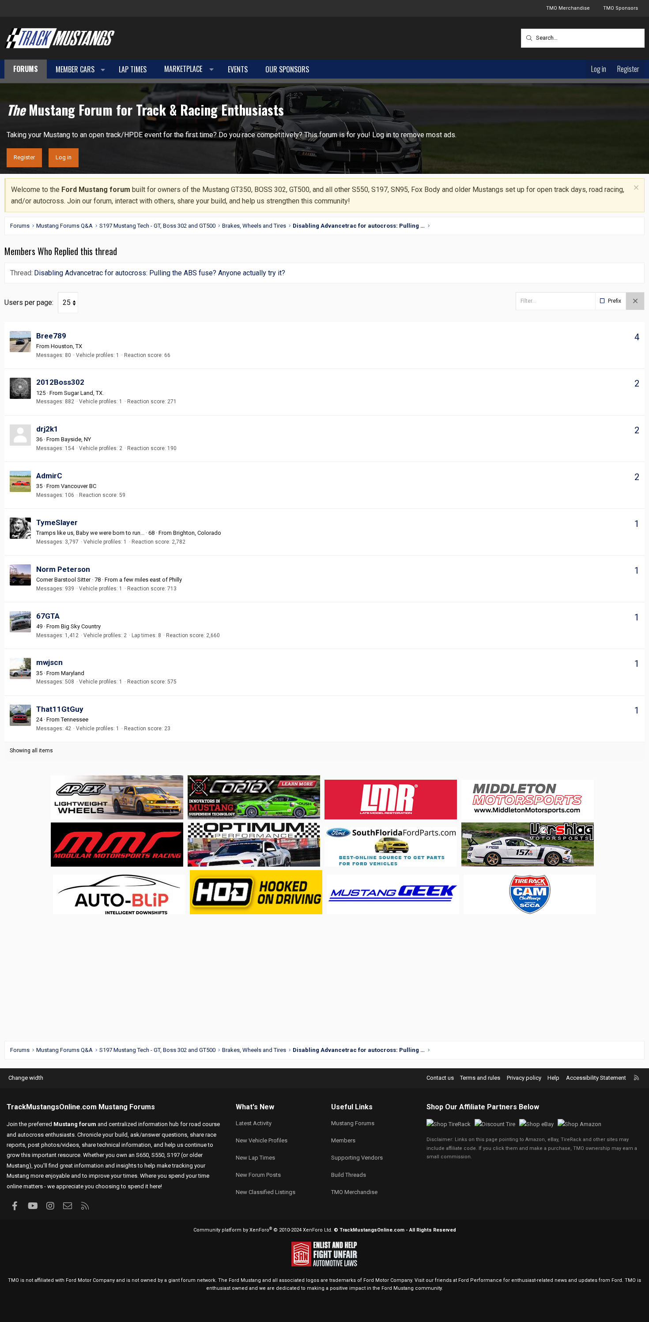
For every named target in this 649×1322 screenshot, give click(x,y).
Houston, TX (66, 346)
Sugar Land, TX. (84, 393)
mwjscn (49, 662)
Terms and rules (480, 1077)
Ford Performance (480, 1280)
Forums (25, 69)
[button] (103, 69)
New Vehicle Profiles (261, 1140)
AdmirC (49, 475)
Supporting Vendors (357, 1157)
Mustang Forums (126, 1107)
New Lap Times (255, 1157)
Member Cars (75, 69)
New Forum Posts (258, 1175)
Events (238, 69)
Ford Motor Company (90, 1280)
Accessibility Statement (596, 1077)
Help (553, 1077)
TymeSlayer (57, 522)
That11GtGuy (59, 709)
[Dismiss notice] (635, 188)
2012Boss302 (60, 382)
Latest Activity (254, 1123)
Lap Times (133, 69)
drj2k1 (47, 428)
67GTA (48, 616)
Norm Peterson (63, 569)
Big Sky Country (81, 626)
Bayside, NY (76, 439)
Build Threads (348, 1175)
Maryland (72, 673)
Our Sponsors (287, 69)
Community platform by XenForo (262, 1230)
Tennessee (74, 719)
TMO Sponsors (620, 8)
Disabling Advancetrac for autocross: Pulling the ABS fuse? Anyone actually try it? (159, 273)
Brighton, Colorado (197, 533)
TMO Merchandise (568, 8)
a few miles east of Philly (150, 579)
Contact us (440, 1077)
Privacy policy (524, 1077)
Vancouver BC (78, 486)
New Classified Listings (265, 1192)
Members (343, 1140)
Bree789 (51, 335)
